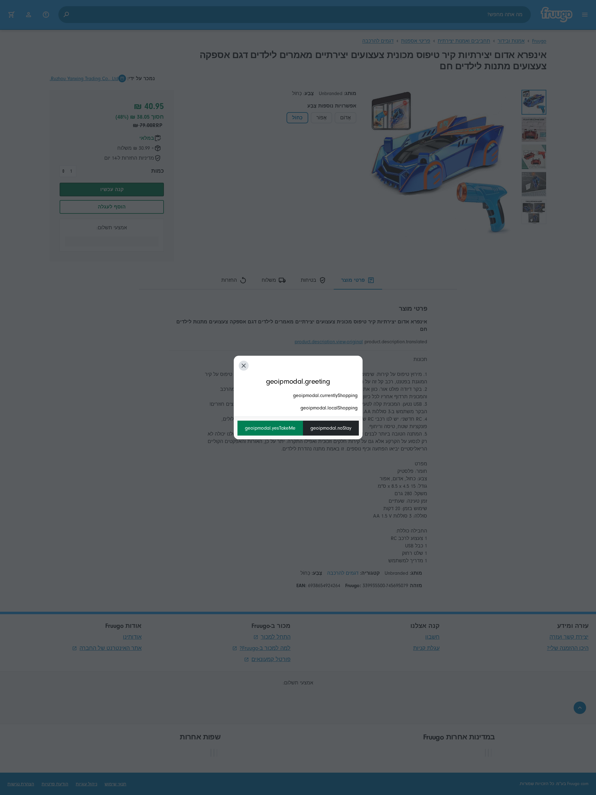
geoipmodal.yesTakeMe (270, 428)
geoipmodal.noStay (330, 428)
